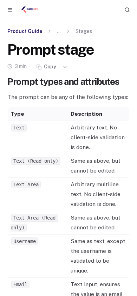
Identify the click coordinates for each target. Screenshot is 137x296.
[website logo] (30, 9)
